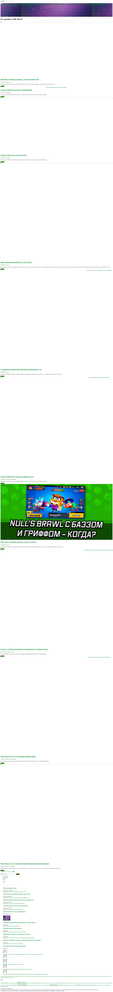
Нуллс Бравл (14, 976)
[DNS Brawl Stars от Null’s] (6, 885)
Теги (4, 879)
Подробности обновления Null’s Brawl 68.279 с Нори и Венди (19, 922)
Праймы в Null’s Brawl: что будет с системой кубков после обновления (22, 940)
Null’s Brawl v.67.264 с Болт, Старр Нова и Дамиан (16, 934)
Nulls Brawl (7, 479)
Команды (5, 12)
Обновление (8, 10)
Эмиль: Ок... (5, 959)
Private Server (61, 976)
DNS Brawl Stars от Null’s (10, 888)
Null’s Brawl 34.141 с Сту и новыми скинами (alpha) (18, 756)
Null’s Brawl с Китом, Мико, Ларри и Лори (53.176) (16, 894)
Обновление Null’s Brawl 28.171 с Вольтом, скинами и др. (18, 899)
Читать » (2, 86)
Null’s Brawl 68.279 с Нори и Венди (12, 928)
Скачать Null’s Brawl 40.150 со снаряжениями (16, 90)
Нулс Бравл (5, 8)
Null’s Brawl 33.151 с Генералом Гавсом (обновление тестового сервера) (25, 863)
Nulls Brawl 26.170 (46, 976)
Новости (7, 264)
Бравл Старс (93, 976)
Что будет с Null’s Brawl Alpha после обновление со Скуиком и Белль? (24, 649)
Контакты (5, 16)
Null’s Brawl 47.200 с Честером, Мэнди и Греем (15, 905)
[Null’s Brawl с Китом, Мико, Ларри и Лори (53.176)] (14, 891)
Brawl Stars (27, 976)
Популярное (5, 876)
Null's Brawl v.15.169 (74, 976)
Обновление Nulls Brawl (39, 976)
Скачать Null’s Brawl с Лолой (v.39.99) (14, 155)
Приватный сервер (19, 976)
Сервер (4, 9)
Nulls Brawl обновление (67, 976)
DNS (4, 13)
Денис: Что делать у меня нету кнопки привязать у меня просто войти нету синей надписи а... (23, 954)
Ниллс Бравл (86, 976)
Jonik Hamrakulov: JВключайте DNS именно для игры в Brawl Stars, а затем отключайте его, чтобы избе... (25, 974)
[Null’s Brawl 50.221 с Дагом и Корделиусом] (13, 909)
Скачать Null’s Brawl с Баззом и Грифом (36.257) (17, 476)
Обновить (89, 976)
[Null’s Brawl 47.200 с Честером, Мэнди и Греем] (14, 903)
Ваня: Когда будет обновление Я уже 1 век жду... (13, 964)
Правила (5, 15)
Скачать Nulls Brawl (32, 976)
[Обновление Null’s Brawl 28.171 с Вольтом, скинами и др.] (16, 897)
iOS (55, 976)
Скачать (7, 11)
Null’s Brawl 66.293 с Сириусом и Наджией (14, 946)
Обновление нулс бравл (105, 976)
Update (79, 976)
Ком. (4, 878)
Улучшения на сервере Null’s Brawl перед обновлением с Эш (21, 369)
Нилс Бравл (82, 976)
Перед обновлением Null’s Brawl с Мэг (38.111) (16, 262)
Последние (5, 877)
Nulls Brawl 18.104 (99, 976)
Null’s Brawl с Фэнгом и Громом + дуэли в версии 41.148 (20, 79)
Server (58, 976)
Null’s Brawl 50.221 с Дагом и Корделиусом (14, 911)
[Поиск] (1, 1)
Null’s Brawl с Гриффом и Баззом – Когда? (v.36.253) (18, 542)
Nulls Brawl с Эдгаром (9, 977)
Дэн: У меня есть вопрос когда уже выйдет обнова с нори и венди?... (18, 969)
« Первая (9, 871)
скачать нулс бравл (52, 976)
